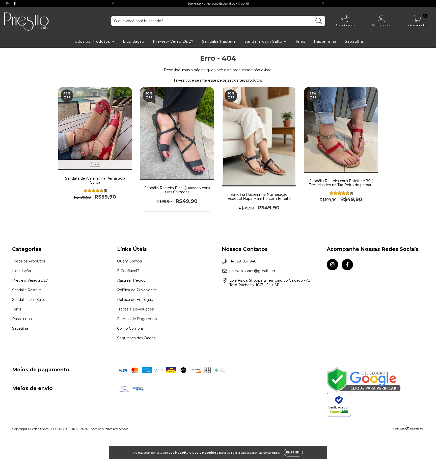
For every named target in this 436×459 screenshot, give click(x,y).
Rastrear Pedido (131, 280)
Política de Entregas (135, 299)
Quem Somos (129, 261)
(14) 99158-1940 (243, 261)
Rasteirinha (325, 41)
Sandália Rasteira (219, 41)
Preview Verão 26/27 (173, 41)
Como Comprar (130, 328)
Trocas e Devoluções (135, 309)
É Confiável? (128, 271)
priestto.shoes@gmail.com (253, 271)
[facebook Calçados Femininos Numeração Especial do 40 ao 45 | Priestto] (14, 3)
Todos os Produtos (92, 41)
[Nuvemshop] (408, 429)
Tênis (300, 41)
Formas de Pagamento (137, 319)
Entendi (293, 452)
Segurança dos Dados (136, 338)
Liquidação (133, 41)
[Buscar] (319, 21)
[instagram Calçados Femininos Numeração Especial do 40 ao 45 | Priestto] (7, 3)
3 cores (95, 164)
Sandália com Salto (264, 41)
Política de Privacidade (137, 290)
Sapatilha (354, 41)
